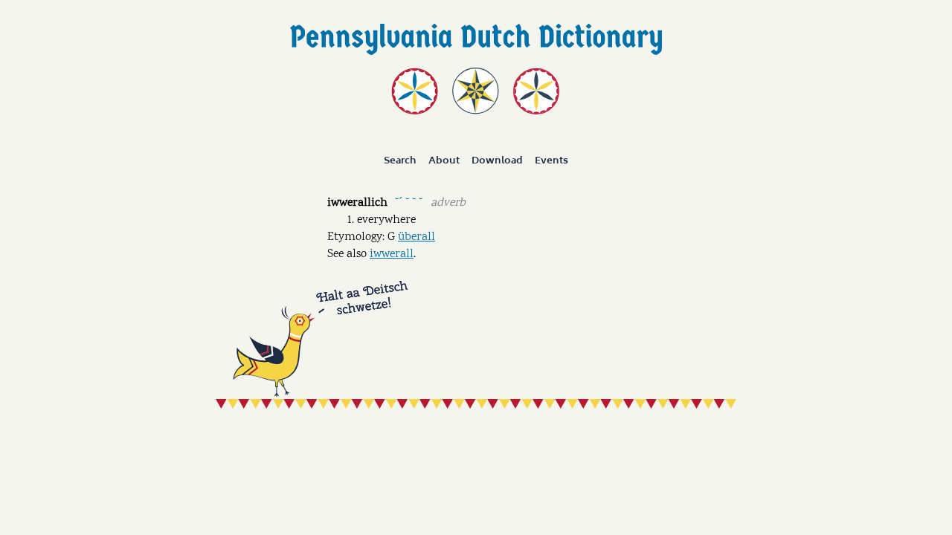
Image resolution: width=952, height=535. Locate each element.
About (444, 160)
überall (416, 237)
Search (400, 160)
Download (497, 160)
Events (551, 160)
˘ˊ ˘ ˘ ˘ (408, 201)
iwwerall (392, 254)
